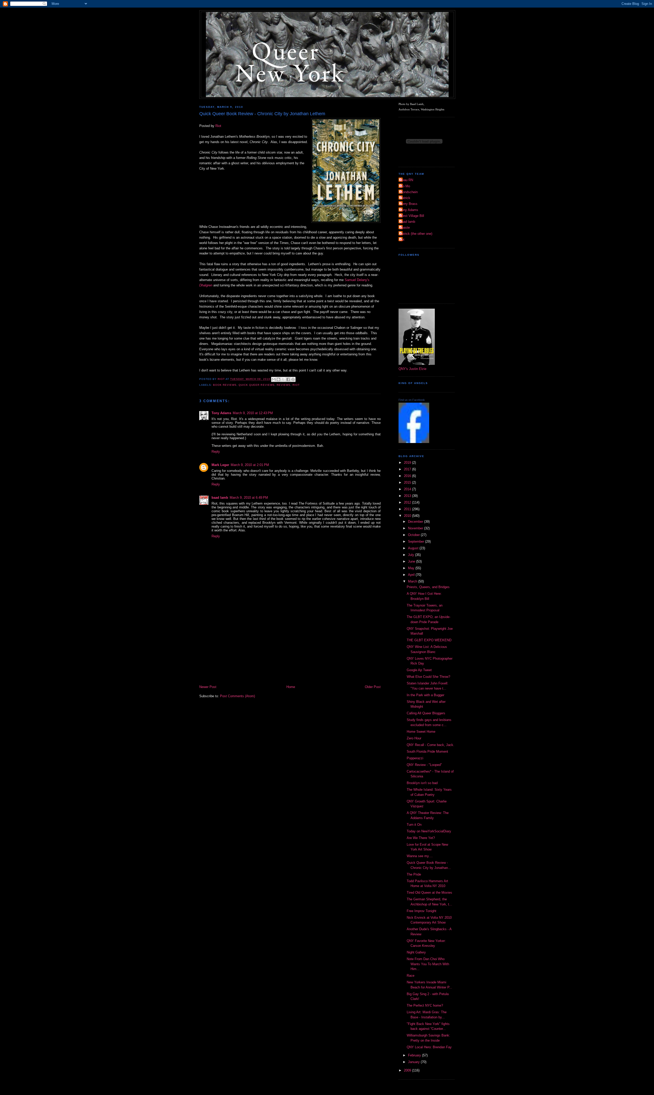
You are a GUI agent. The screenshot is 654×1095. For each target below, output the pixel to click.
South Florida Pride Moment (427, 751)
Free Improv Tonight (421, 911)
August (413, 548)
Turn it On (414, 824)
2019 (408, 462)
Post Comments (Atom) (237, 696)
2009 (408, 1070)
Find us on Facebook (412, 399)
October (414, 535)
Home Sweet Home (421, 731)
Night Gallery (416, 952)
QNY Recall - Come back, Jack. (430, 745)
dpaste (405, 227)
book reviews (225, 384)
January (414, 1062)
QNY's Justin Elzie (412, 369)
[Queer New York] (414, 442)
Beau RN (406, 180)
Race (410, 975)
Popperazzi (415, 758)
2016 (408, 476)
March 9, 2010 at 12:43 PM (253, 413)
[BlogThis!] (278, 379)
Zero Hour (414, 738)
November (416, 528)
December (416, 521)
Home (290, 687)
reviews (283, 384)
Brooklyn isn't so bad (422, 783)
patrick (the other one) (416, 234)
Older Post (373, 687)
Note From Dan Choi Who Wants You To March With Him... (428, 964)
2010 (408, 516)
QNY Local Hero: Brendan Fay (429, 1047)
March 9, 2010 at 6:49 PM (249, 497)
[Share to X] (283, 379)
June (412, 561)
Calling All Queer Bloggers (426, 713)
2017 (408, 469)
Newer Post (207, 687)
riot (402, 239)
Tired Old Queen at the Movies (429, 892)
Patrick (405, 198)
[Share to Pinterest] (293, 379)
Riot (218, 126)
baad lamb (220, 497)
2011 (408, 509)
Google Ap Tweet (419, 670)
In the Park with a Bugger (425, 695)
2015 (408, 482)
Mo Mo (405, 186)
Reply (216, 451)
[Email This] (273, 379)
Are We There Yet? (421, 838)
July (411, 555)
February (415, 1055)
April (412, 575)
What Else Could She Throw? (428, 677)
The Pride (414, 874)
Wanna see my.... (420, 856)
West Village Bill (412, 216)
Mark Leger (220, 465)
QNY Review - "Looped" (424, 765)
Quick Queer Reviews (256, 384)
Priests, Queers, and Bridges (428, 587)
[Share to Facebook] (288, 379)
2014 (408, 489)
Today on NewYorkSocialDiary (429, 831)
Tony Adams (221, 413)
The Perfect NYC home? (425, 1005)
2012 (408, 502)
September (416, 541)
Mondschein (409, 192)
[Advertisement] (290, 646)
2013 (408, 496)
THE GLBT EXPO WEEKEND (429, 640)
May (411, 568)
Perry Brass (408, 204)
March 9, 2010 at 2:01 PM (250, 465)
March (413, 581)
